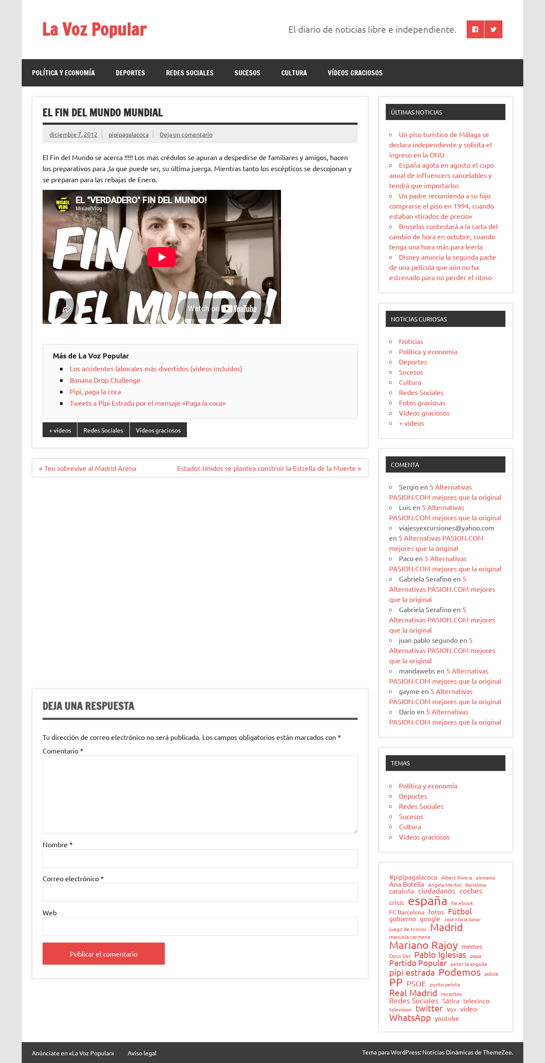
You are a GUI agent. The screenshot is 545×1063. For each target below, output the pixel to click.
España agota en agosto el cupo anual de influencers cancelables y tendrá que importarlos (441, 174)
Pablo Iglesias (440, 954)
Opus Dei (399, 956)
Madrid (446, 927)
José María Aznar (462, 919)
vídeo (468, 1008)
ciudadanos (437, 890)
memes (472, 946)
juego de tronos (407, 929)
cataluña (401, 891)
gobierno (402, 918)
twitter (429, 1008)
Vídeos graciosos (355, 72)
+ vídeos (60, 430)
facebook (462, 903)
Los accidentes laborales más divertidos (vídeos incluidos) (156, 368)
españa (427, 900)
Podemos (460, 972)
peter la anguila (468, 964)
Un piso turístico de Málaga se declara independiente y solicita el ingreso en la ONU (440, 144)
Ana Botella (406, 883)
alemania (485, 877)
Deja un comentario (186, 134)
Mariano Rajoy (423, 945)
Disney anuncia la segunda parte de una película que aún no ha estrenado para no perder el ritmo (442, 266)
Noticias (411, 341)
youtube (447, 1018)
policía (491, 973)
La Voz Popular (94, 29)
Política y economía (63, 72)
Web (50, 912)
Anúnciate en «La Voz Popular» (73, 1053)
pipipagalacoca (129, 134)
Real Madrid (413, 992)
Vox (451, 1009)
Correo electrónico (73, 878)
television (400, 1009)
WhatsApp (410, 1017)
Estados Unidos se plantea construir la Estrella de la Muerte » (269, 468)
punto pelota (445, 984)
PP (396, 982)
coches (470, 890)
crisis (396, 902)
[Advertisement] (200, 588)
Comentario (63, 750)
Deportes (130, 72)
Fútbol (460, 911)
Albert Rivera (456, 877)
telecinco (476, 1001)
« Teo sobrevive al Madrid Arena (87, 468)
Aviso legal (142, 1053)
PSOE (416, 983)
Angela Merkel (445, 885)
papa (475, 956)
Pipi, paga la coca (95, 391)
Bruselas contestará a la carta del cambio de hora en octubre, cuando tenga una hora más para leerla (443, 236)
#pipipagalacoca (413, 877)
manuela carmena (409, 937)
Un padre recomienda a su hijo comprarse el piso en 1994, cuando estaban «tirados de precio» (441, 205)
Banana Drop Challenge (105, 379)
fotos (436, 912)
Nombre (58, 844)
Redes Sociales (190, 72)
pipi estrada (412, 972)
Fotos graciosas (422, 402)
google (430, 919)
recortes (451, 994)
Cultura (294, 72)
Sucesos (248, 72)
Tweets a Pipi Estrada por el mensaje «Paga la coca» (148, 402)
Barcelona (475, 884)
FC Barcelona (407, 912)
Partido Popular (418, 963)
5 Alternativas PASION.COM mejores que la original (442, 588)
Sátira (450, 1001)
